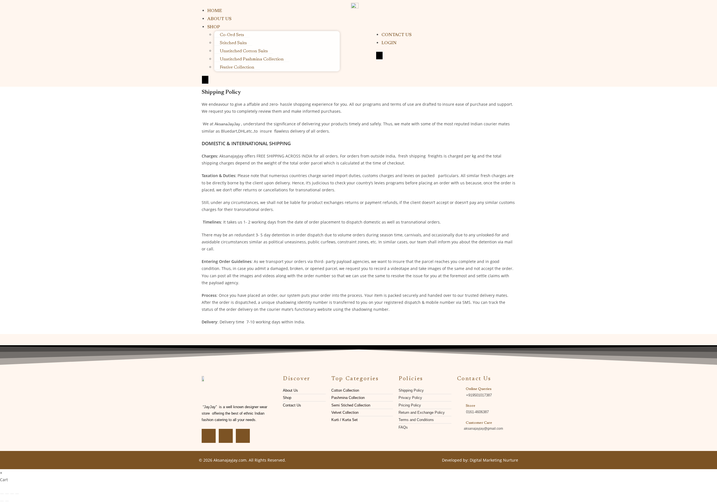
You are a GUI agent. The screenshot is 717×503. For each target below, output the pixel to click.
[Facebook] (209, 436)
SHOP (213, 27)
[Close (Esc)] (17, 493)
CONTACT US (396, 35)
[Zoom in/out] (2, 493)
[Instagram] (226, 436)
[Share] (12, 493)
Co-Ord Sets (232, 35)
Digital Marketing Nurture (494, 460)
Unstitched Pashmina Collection (252, 59)
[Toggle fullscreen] (7, 493)
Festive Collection (237, 67)
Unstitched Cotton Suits (244, 51)
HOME (214, 11)
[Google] (243, 436)
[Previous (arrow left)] (2, 501)
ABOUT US (219, 19)
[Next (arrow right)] (7, 501)
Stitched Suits (233, 43)
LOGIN (389, 43)
